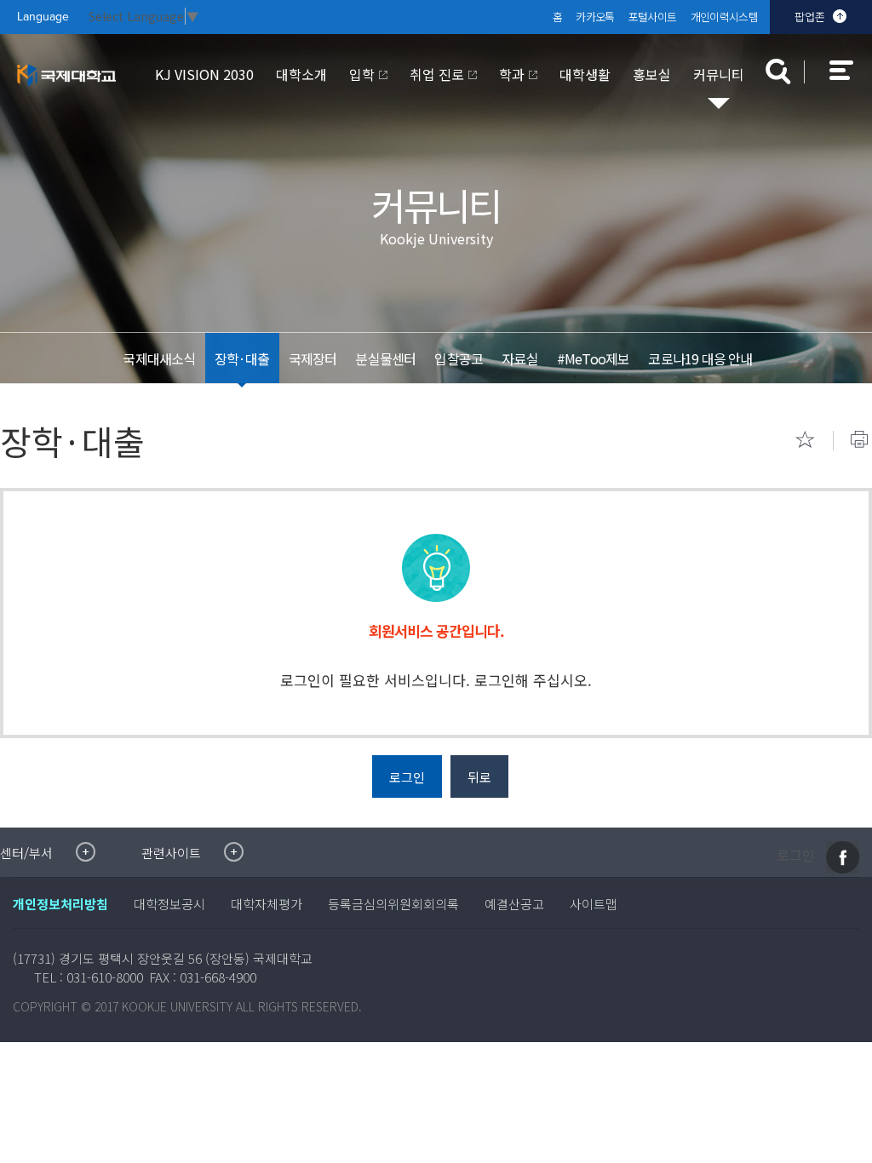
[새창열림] (842, 857)
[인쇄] (859, 439)
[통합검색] (778, 71)
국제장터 (313, 358)
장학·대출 (242, 358)
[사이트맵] (850, 81)
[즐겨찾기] (805, 439)
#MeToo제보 (593, 358)
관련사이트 (171, 853)
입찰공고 (458, 358)
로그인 (796, 855)
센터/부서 (26, 853)
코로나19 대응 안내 (700, 358)
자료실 (520, 358)
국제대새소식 (159, 358)
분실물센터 (385, 358)
